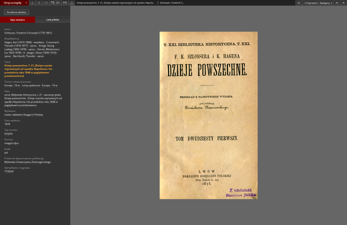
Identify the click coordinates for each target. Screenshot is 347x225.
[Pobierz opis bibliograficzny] (57, 3)
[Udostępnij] (39, 2)
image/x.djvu (11, 143)
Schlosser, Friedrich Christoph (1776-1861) (28, 32)
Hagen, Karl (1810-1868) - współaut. (24, 42)
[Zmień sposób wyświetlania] (52, 2)
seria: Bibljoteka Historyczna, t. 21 (23, 94)
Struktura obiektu (16, 12)
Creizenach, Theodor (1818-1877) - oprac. (31, 44)
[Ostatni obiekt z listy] (337, 2)
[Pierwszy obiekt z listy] (298, 2)
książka (8, 133)
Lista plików (52, 19)
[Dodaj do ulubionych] (46, 2)
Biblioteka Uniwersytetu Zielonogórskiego (27, 162)
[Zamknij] (343, 2)
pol (6, 152)
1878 (7, 124)
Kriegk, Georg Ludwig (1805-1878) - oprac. (29, 47)
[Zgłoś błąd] (71, 2)
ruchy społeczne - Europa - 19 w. (40, 85)
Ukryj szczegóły (12, 2)
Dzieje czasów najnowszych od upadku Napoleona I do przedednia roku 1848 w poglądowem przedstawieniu (33, 101)
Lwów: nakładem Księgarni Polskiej (23, 114)
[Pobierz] (32, 2)
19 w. (17, 85)
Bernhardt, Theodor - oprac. (28, 56)
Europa (8, 85)
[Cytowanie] (64, 2)
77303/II (8, 171)
